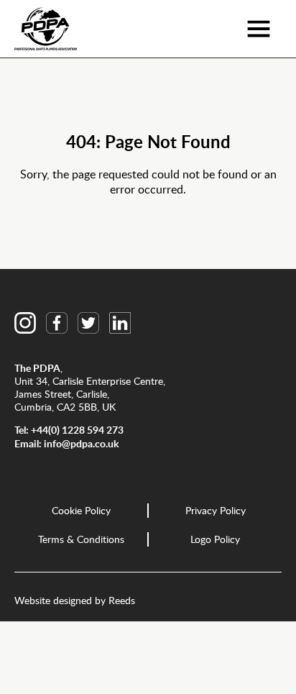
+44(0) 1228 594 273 (77, 430)
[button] (258, 29)
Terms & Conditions (81, 539)
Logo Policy (215, 539)
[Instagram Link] (25, 323)
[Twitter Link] (88, 323)
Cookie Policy (81, 510)
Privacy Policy (215, 510)
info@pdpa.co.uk (81, 443)
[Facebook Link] (57, 323)
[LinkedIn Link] (120, 323)
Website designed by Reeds (74, 600)
